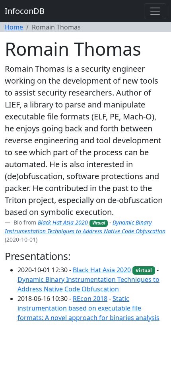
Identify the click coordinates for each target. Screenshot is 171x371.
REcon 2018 (90, 298)
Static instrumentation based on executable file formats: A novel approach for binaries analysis (88, 308)
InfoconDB (25, 11)
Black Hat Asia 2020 (63, 222)
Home (14, 27)
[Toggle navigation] (155, 11)
